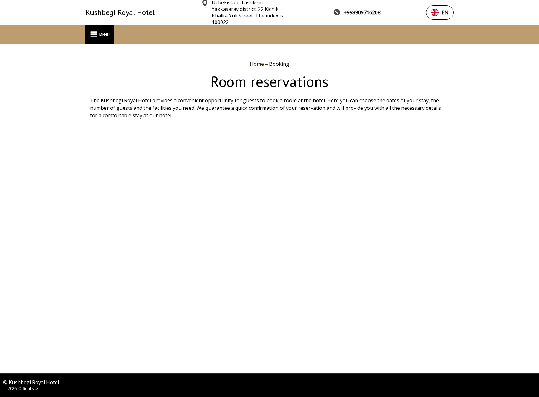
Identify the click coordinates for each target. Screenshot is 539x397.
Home (257, 64)
